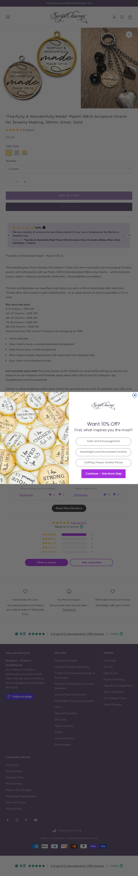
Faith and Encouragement (103, 441)
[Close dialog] (134, 395)
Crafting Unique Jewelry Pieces (103, 463)
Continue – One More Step (103, 474)
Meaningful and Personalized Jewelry (103, 452)
